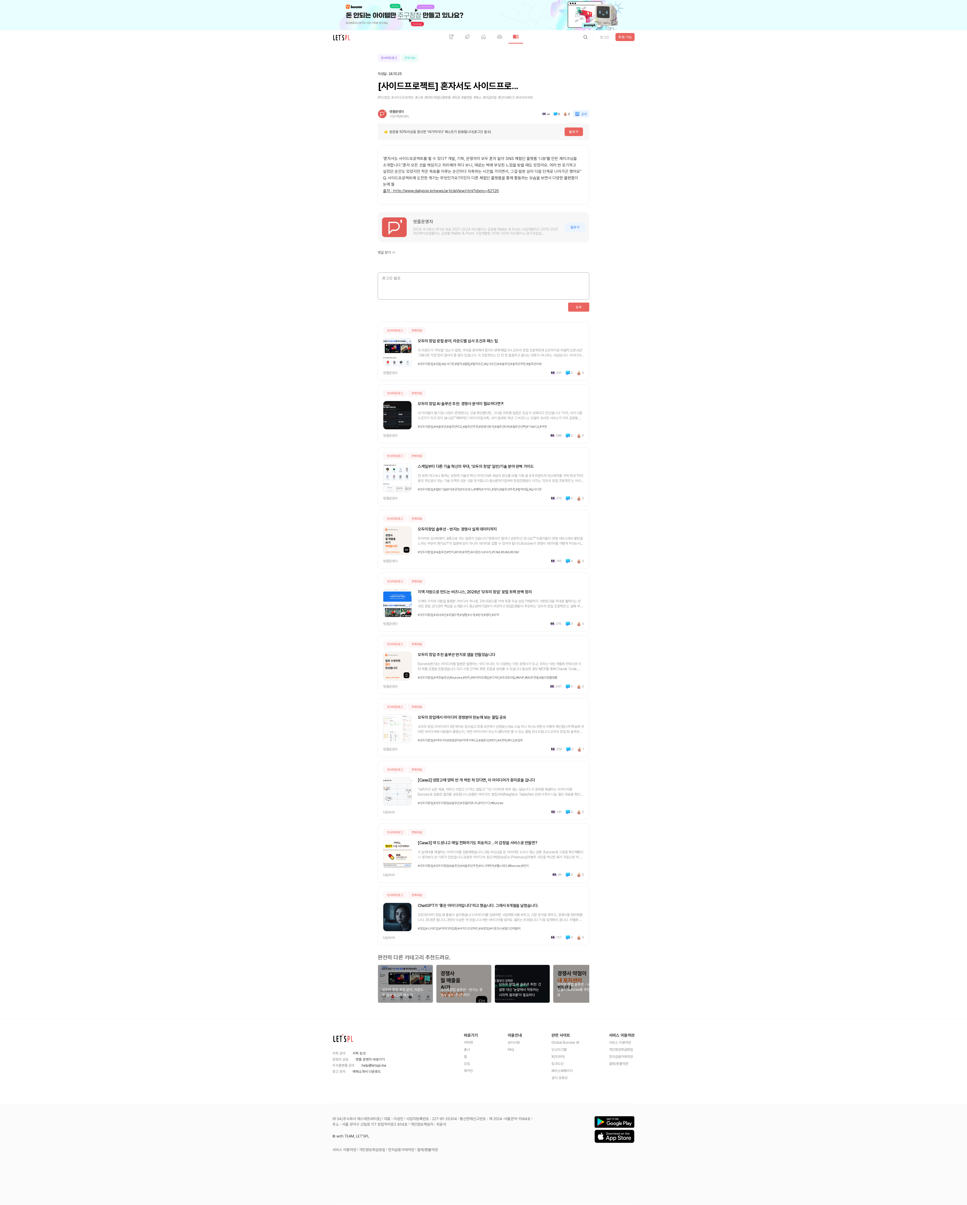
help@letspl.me (374, 1065)
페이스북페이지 (562, 1071)
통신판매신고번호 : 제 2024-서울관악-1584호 (495, 1119)
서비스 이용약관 (620, 1042)
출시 (467, 1050)
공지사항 (514, 1042)
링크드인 (557, 1064)
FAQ (511, 1050)
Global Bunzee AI (565, 1042)
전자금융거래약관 (621, 1057)
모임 (467, 1064)
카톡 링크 (359, 1053)
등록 (579, 307)
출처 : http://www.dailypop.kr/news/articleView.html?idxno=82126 (441, 190)
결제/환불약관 (618, 1064)
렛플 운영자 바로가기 (370, 1059)
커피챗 (468, 1042)
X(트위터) (558, 1057)
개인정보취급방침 (621, 1050)
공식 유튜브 (559, 1078)
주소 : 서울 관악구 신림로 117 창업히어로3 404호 (370, 1124)
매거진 (468, 1071)
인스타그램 (559, 1050)
